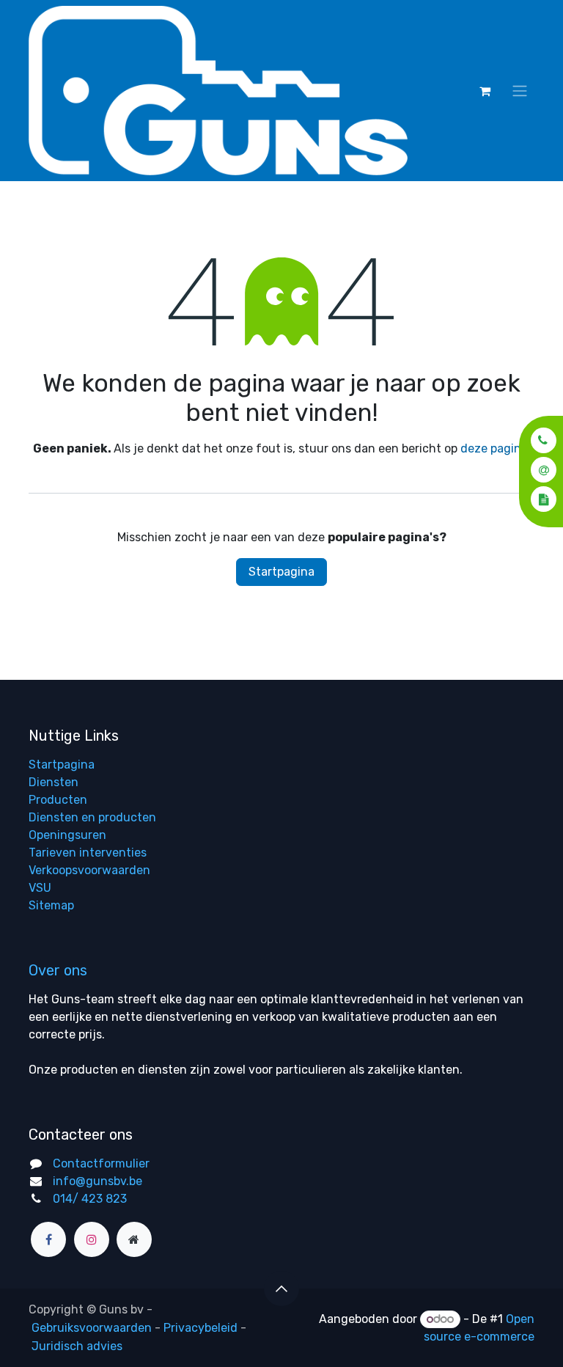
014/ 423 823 (90, 1199)
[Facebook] (48, 1239)
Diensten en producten (92, 817)
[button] (539, 440)
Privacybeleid (200, 1328)
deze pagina (494, 448)
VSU (40, 888)
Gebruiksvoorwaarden (92, 1328)
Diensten (53, 782)
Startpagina (281, 572)
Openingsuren (67, 835)
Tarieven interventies (88, 853)
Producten (58, 800)
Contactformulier (101, 1163)
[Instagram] (91, 1239)
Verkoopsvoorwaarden (89, 870)
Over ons (58, 970)
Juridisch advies (77, 1346)
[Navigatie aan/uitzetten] (519, 91)
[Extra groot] (134, 1239)
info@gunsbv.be (97, 1181)
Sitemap (51, 905)
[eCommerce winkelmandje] (484, 91)
